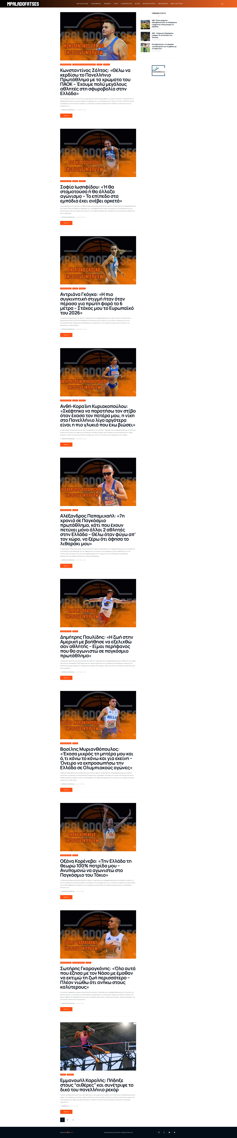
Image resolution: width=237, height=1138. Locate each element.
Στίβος (106, 64)
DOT (72, 1132)
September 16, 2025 (81, 438)
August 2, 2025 (74, 1106)
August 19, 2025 (80, 891)
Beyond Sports (78, 962)
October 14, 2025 (80, 217)
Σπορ (99, 64)
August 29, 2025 (80, 784)
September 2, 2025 (81, 672)
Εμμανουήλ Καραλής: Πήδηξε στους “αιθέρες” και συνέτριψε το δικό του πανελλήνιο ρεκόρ (96, 1085)
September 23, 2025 (81, 329)
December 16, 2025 (81, 110)
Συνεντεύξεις (65, 64)
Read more (66, 115)
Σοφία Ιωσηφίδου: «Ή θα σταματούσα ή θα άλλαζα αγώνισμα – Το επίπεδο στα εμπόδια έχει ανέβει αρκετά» (91, 194)
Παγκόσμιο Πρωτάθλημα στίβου (84, 64)
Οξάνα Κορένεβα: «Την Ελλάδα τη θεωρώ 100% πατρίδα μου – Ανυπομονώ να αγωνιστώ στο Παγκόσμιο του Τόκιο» (96, 868)
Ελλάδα (70, 1074)
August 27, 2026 (156, 29)
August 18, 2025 (80, 1003)
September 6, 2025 (81, 560)
